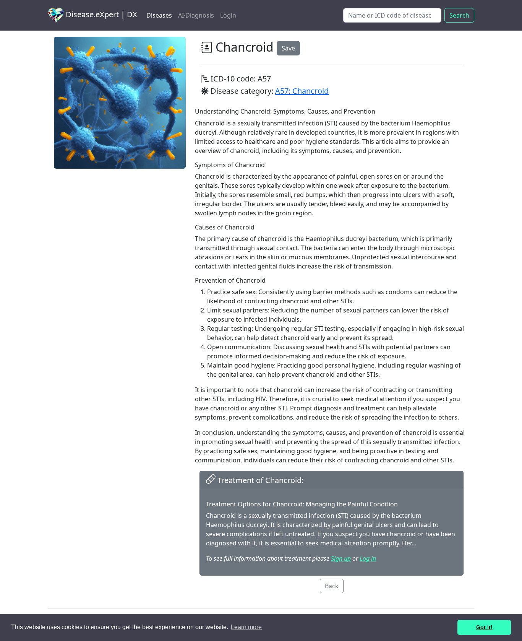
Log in (368, 558)
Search (459, 15)
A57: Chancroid (302, 91)
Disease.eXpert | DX (100, 14)
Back (332, 586)
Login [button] (228, 15)
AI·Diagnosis (196, 15)
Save (288, 48)
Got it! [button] (484, 627)
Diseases (159, 15)
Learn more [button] (246, 627)
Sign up (341, 558)
